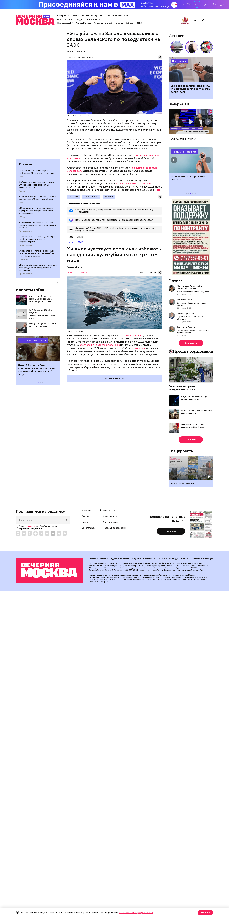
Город (22, 177)
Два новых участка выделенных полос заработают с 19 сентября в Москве (37, 198)
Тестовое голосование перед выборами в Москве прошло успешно (37, 172)
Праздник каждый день (33, 340)
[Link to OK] (30, 533)
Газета (75, 15)
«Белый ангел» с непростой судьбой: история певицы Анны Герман (191, 47)
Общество (23, 259)
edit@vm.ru (158, 570)
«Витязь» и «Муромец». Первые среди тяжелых (196, 412)
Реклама (104, 559)
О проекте (190, 439)
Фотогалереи (88, 528)
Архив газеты (110, 516)
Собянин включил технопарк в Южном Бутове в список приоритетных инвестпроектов (37, 185)
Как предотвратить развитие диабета (191, 160)
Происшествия (25, 231)
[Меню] (210, 20)
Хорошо (205, 912)
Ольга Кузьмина (185, 300)
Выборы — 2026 (133, 23)
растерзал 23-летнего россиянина (99, 345)
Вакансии (162, 559)
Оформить (171, 531)
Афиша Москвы (83, 23)
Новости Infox (30, 290)
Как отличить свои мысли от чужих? (193, 291)
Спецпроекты (93, 19)
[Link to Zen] (35, 533)
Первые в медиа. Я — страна (108, 23)
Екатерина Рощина (186, 327)
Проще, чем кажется (184, 151)
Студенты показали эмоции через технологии (194, 398)
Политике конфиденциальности (136, 912)
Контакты (184, 559)
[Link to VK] (24, 533)
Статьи (85, 516)
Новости (61, 19)
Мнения (176, 280)
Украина (73, 197)
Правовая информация (202, 559)
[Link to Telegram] (47, 533)
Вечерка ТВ (63, 15)
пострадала (138, 348)
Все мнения (191, 343)
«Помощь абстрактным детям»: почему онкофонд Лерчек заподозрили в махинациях (38, 268)
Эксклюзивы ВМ (65, 23)
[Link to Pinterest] (65, 533)
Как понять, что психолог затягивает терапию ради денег (191, 69)
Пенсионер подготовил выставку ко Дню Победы (193, 425)
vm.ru (140, 568)
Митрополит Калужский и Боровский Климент (189, 287)
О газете (93, 559)
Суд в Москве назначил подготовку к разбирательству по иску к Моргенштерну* (37, 239)
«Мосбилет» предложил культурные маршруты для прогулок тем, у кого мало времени (36, 211)
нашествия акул (133, 335)
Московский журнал (91, 15)
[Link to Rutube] (59, 533)
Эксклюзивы (179, 61)
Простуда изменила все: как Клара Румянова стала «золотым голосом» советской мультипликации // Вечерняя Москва (206, 47)
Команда (173, 559)
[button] (21, 349)
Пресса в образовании (116, 15)
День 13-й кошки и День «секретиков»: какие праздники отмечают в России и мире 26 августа (36, 370)
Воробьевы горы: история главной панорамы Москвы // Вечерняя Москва (177, 47)
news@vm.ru (200, 570)
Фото (71, 19)
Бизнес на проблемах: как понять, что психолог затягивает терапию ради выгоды (191, 89)
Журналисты (91, 197)
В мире (90, 57)
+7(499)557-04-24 (130, 570)
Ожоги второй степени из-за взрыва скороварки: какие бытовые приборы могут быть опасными (37, 253)
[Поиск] (195, 20)
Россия (109, 197)
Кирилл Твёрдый (76, 51)
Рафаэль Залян (74, 267)
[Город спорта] (185, 20)
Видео (80, 19)
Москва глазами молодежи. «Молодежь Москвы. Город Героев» (191, 121)
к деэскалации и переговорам (133, 183)
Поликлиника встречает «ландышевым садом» (183, 388)
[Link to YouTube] (41, 533)
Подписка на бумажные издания (125, 559)
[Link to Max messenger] (18, 533)
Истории (176, 36)
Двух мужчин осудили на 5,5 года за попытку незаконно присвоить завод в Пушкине (37, 225)
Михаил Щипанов (185, 313)
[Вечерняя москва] (49, 570)
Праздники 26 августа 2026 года (38, 348)
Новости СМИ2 (75, 242)
